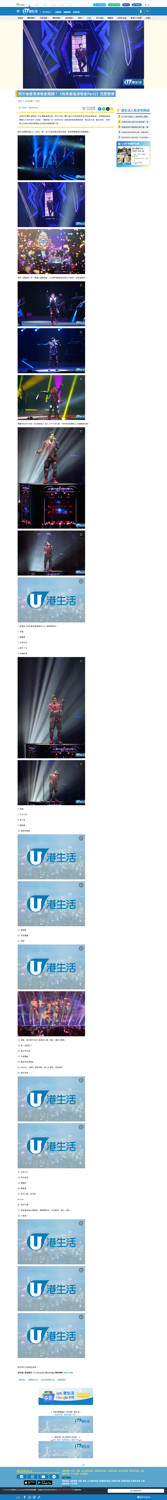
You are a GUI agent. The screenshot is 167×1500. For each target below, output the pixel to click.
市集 (73, 1470)
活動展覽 (66, 1470)
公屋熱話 (57, 12)
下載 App (138, 5)
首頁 (20, 101)
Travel (37, 5)
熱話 (37, 101)
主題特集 (149, 17)
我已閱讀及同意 (135, 1491)
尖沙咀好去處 (87, 1470)
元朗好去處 (112, 1470)
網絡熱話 (62, 1379)
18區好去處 (121, 17)
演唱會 (20, 17)
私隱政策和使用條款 (64, 1490)
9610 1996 (68, 1372)
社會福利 (84, 1473)
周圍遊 (110, 17)
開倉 (78, 1470)
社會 (142, 1470)
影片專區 (99, 17)
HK (29, 5)
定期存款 (76, 12)
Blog (62, 5)
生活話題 (29, 101)
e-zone (70, 5)
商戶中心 (126, 5)
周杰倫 (22, 1379)
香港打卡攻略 (136, 17)
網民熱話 (65, 1480)
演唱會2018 (33, 1379)
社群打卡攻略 (115, 5)
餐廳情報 (66, 1473)
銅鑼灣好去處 (100, 1470)
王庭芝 (24, 107)
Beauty (53, 5)
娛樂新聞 (67, 12)
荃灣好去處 (123, 1470)
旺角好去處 (134, 1470)
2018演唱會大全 (48, 1379)
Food (45, 5)
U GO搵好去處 (100, 5)
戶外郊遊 (75, 1473)
